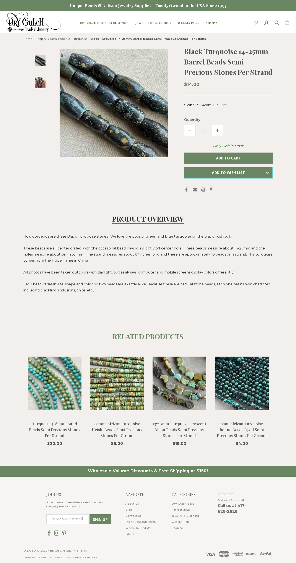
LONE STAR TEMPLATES (49, 557)
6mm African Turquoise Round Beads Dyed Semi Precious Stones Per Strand (242, 429)
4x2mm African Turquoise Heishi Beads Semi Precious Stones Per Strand (117, 429)
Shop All (213, 22)
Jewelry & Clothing (153, 22)
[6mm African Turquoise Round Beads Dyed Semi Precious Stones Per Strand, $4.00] (242, 383)
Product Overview (148, 218)
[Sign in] (266, 21)
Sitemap (131, 534)
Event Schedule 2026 (140, 521)
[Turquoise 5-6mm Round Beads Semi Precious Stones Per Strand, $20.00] (54, 383)
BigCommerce (89, 557)
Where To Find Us (137, 527)
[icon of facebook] (49, 533)
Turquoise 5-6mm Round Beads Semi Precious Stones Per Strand (54, 429)
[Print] (203, 190)
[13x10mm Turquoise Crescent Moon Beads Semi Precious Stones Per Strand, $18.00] (179, 383)
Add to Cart (55, 406)
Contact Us (133, 515)
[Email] (195, 190)
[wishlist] (256, 21)
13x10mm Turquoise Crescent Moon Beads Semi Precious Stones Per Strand (179, 429)
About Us (132, 503)
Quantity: (192, 120)
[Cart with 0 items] (287, 21)
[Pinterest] (212, 190)
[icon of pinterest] (64, 533)
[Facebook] (186, 190)
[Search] (277, 21)
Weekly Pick (188, 22)
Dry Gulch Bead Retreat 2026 (103, 22)
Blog (128, 509)
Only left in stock (228, 146)
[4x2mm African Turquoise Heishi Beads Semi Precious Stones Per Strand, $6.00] (117, 383)
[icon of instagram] (56, 533)
